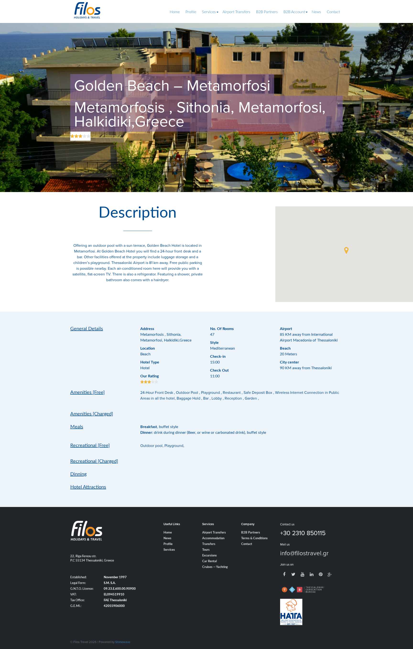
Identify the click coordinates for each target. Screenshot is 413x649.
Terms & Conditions (254, 538)
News (316, 12)
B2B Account (294, 12)
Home (175, 12)
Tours (206, 549)
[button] (346, 250)
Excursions (209, 555)
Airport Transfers (236, 12)
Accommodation (213, 538)
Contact (333, 12)
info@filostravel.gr (304, 553)
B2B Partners (267, 12)
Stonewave (122, 642)
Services (209, 12)
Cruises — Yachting (215, 567)
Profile (190, 12)
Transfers (208, 544)
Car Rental (209, 561)
